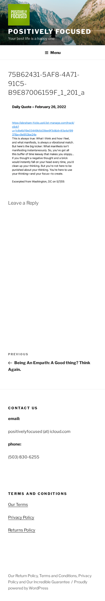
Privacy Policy (21, 517)
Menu (55, 52)
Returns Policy (21, 530)
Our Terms (18, 504)
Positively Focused (49, 31)
